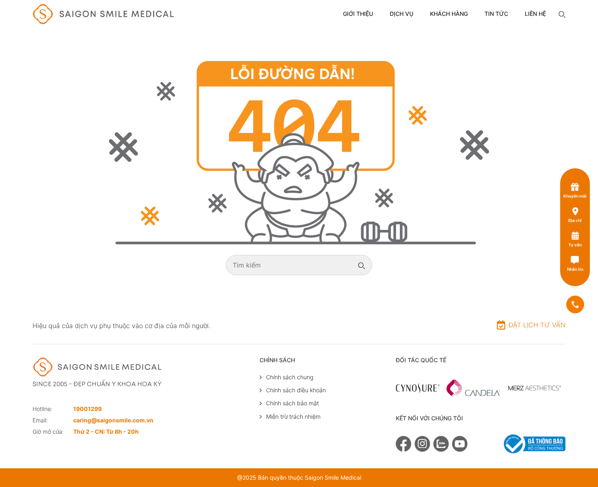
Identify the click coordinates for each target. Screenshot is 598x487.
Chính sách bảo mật (292, 403)
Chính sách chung (289, 377)
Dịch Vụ (401, 13)
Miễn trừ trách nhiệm (293, 416)
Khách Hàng (449, 13)
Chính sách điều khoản (296, 390)
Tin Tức (496, 13)
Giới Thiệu (358, 13)
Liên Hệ (535, 13)
